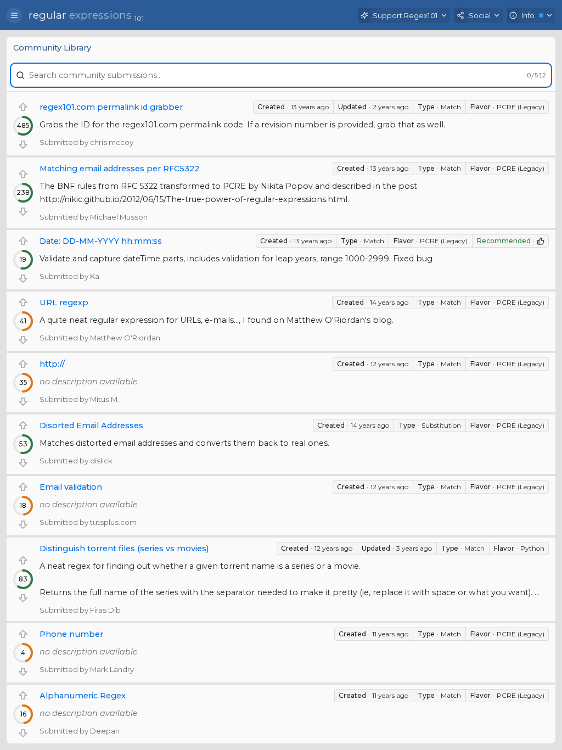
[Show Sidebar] (14, 15)
